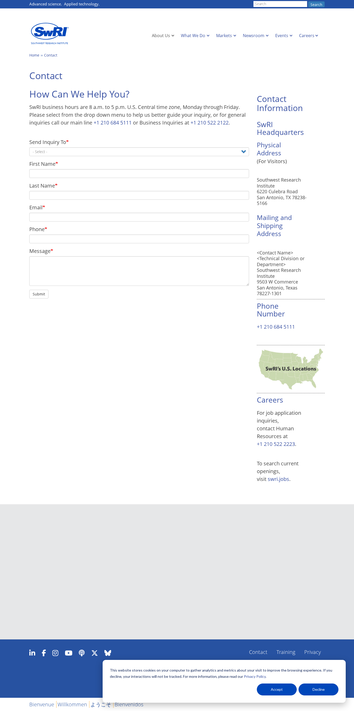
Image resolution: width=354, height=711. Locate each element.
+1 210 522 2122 (209, 122)
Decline (319, 689)
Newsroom (253, 35)
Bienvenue (41, 704)
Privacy (312, 651)
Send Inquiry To (47, 142)
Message (40, 250)
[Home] (51, 34)
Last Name (42, 185)
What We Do (193, 35)
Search (316, 4)
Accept (277, 689)
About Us (161, 35)
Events (281, 35)
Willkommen (72, 704)
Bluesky (107, 653)
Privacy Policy (255, 676)
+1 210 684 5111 (113, 122)
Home (34, 55)
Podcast (82, 653)
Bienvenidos (129, 704)
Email (36, 207)
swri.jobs (278, 478)
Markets (224, 35)
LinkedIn (32, 653)
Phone (37, 229)
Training (286, 651)
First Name (42, 163)
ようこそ (100, 704)
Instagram (55, 653)
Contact (50, 55)
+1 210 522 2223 (276, 443)
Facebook (44, 653)
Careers (306, 35)
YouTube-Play (68, 653)
